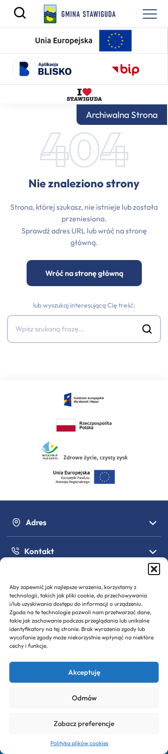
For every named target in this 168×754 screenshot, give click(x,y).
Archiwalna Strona (122, 114)
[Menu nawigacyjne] (150, 14)
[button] (154, 569)
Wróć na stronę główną (84, 273)
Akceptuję (84, 672)
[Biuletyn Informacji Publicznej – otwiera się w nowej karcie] (125, 69)
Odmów (84, 697)
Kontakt (39, 551)
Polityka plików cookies (79, 743)
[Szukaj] (20, 16)
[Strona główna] (80, 14)
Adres (36, 522)
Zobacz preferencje (84, 723)
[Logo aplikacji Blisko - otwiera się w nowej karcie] (42, 68)
